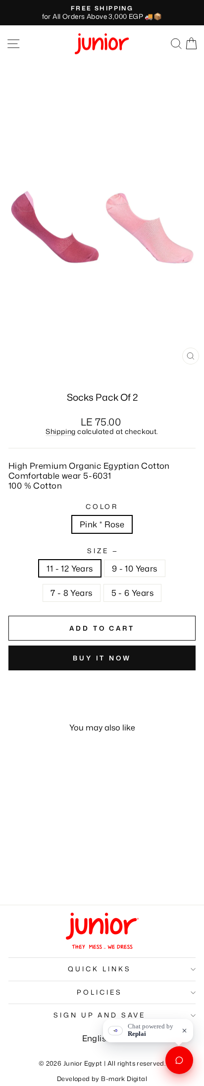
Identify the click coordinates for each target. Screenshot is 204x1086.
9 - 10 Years (134, 568)
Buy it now (102, 657)
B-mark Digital (124, 1078)
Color (102, 507)
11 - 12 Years (70, 568)
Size (102, 551)
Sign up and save (99, 1015)
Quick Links (99, 968)
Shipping (60, 431)
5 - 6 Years (132, 592)
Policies (99, 992)
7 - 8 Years (72, 592)
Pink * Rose (102, 524)
